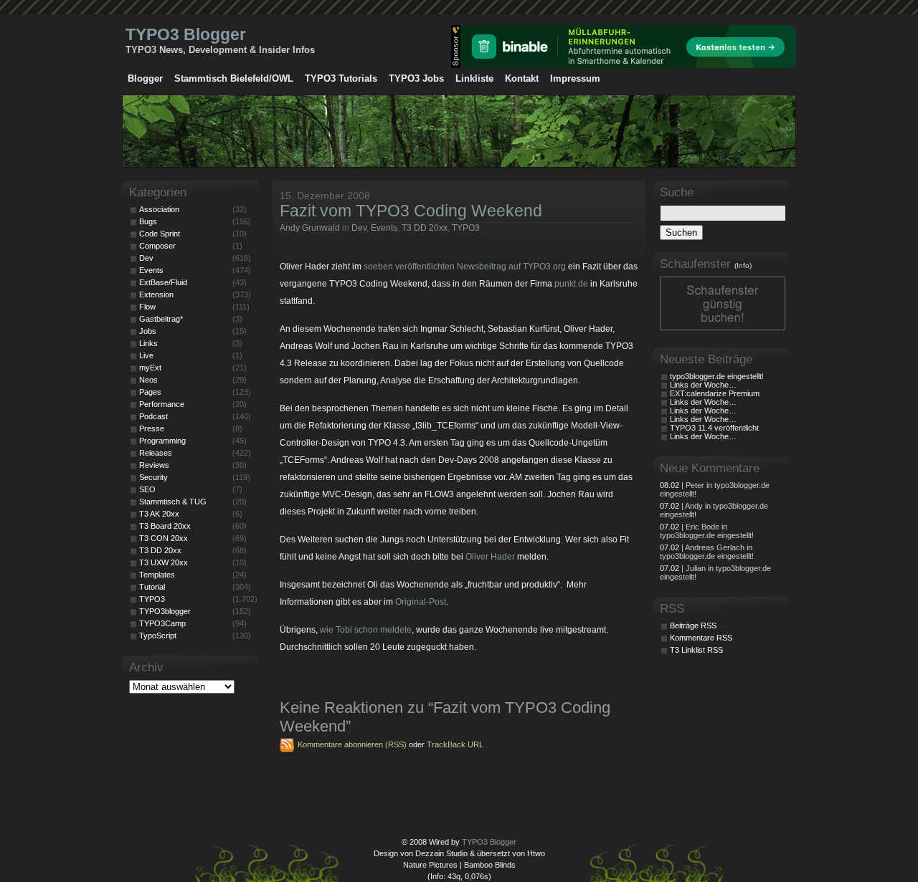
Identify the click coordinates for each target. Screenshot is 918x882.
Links (148, 343)
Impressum (575, 78)
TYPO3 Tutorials (341, 78)
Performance (161, 404)
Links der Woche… (703, 384)
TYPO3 (466, 228)
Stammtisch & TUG (173, 501)
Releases (155, 453)
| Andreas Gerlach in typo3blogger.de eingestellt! (707, 551)
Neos (148, 379)
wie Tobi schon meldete (366, 630)
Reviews (154, 465)
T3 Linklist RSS (696, 650)
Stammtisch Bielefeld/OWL (233, 78)
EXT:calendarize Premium (715, 393)
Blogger (145, 78)
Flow (147, 306)
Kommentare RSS (701, 637)
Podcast (153, 416)
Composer (157, 245)
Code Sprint (159, 233)
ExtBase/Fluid (163, 282)
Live (146, 355)
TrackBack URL (455, 744)
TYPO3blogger (165, 611)
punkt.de (571, 284)
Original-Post (420, 602)
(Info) (743, 265)
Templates (157, 574)
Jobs (147, 331)
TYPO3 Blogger (186, 34)
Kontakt (522, 78)
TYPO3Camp (162, 623)
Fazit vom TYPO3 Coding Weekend (411, 210)
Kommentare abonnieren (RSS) (352, 744)
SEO (147, 489)
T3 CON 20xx (163, 538)
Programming (162, 440)
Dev (358, 228)
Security (153, 477)
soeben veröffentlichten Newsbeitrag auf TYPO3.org (463, 267)
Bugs (148, 221)
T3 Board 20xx (165, 526)
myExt (150, 367)
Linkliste (474, 78)
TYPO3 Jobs (416, 78)
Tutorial (152, 587)
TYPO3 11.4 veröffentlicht (714, 427)
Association (159, 209)
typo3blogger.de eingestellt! (717, 376)
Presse (151, 428)
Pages (150, 392)
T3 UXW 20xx (163, 562)
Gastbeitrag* (161, 319)
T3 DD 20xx (425, 228)
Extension (156, 294)
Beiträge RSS (693, 625)
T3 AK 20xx (159, 513)
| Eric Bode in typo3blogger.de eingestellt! (707, 531)
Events (384, 228)
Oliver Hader (490, 557)
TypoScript (157, 635)
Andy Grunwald (310, 228)
